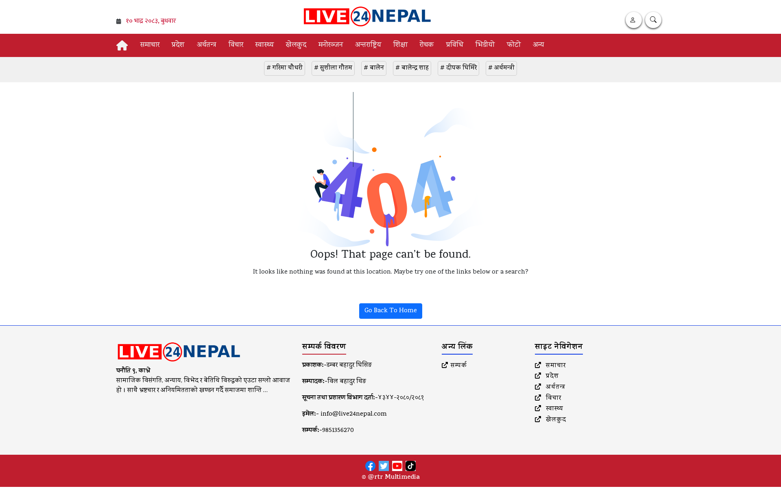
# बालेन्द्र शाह (412, 68)
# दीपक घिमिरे (458, 68)
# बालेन (374, 68)
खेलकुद (296, 45)
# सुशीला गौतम (333, 68)
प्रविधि (454, 45)
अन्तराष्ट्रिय (368, 45)
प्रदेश (178, 45)
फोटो (514, 45)
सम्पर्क (459, 366)
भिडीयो (485, 45)
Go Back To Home (390, 311)
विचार (236, 45)
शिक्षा (400, 45)
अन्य (538, 45)
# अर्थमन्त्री (501, 68)
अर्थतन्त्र (206, 45)
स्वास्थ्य (264, 45)
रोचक (427, 45)
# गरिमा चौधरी (284, 68)
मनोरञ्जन (331, 45)
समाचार (149, 45)
